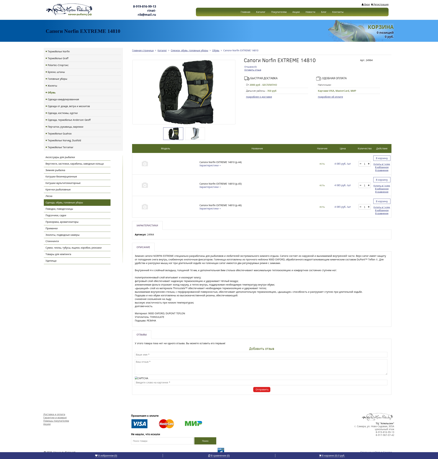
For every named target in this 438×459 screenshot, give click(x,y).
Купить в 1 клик (381, 164)
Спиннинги (52, 241)
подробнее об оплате (330, 96)
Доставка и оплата (54, 414)
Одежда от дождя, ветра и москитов (69, 106)
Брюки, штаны (56, 72)
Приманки (52, 228)
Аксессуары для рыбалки (60, 157)
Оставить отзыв (252, 69)
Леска (49, 196)
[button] (369, 163)
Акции (296, 12)
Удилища (51, 260)
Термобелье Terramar (60, 147)
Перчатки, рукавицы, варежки (65, 126)
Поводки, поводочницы (59, 208)
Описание (143, 247)
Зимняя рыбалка (55, 170)
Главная (245, 12)
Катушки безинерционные (61, 176)
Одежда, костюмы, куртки (63, 113)
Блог (323, 12)
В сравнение (381, 170)
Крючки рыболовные (58, 189)
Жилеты (52, 85)
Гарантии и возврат (55, 417)
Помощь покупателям (56, 420)
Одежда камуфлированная (63, 99)
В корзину (382, 158)
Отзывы (142, 334)
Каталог (260, 12)
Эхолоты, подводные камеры (63, 234)
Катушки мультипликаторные (63, 183)
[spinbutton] (365, 164)
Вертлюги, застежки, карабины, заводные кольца (75, 163)
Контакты (338, 12)
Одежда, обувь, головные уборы (64, 202)
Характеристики (209, 165)
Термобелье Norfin (59, 51)
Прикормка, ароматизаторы (62, 221)
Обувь (52, 92)
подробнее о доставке (259, 96)
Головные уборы (57, 78)
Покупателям (279, 12)
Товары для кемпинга (58, 254)
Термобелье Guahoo (60, 133)
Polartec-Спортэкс (58, 65)
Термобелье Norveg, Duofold (64, 140)
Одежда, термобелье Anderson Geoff (69, 119)
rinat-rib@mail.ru (147, 12)
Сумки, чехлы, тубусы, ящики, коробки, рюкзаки (74, 247)
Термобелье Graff (58, 58)
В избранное (382, 167)
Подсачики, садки (56, 215)
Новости (310, 12)
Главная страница (143, 50)
